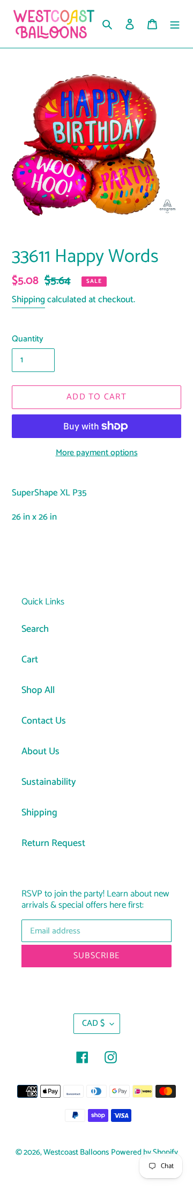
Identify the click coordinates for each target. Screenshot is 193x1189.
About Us (40, 751)
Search (35, 629)
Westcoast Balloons (76, 1152)
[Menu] (175, 24)
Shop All (38, 690)
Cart (29, 660)
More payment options (97, 453)
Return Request (53, 843)
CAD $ (93, 1023)
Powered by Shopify (144, 1152)
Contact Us (43, 721)
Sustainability (48, 782)
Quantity (27, 339)
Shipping (28, 299)
